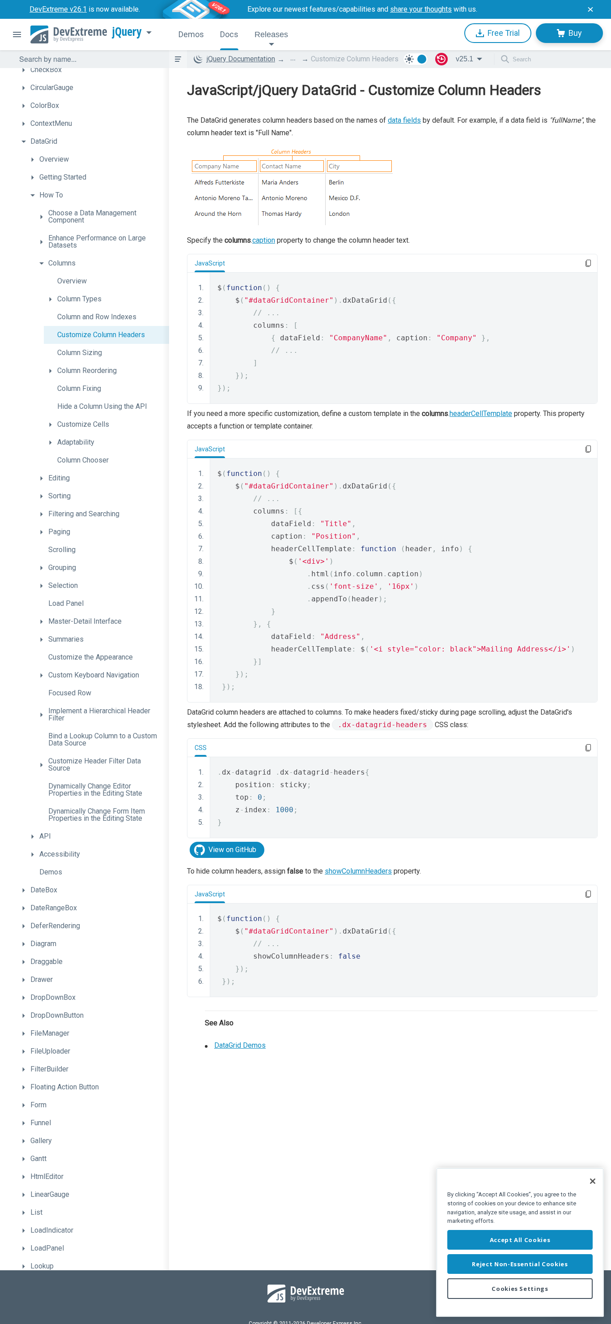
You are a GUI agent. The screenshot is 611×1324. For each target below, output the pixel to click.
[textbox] (88, 59)
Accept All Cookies (520, 1240)
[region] (520, 1242)
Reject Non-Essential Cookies (520, 1264)
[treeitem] (93, 70)
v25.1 (464, 59)
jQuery (127, 32)
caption (263, 240)
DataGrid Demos (240, 1045)
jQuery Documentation (241, 59)
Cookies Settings (520, 1289)
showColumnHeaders (358, 871)
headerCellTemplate (481, 413)
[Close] (593, 1181)
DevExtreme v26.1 (58, 9)
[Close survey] (590, 9)
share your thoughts (421, 9)
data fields (404, 120)
